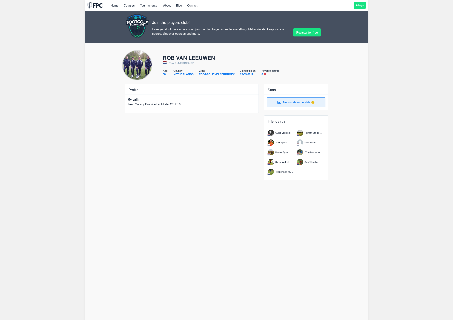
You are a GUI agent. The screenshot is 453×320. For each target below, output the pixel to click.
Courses (129, 5)
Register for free (307, 32)
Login (360, 5)
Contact (192, 5)
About (167, 5)
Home (114, 5)
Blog (179, 5)
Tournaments (148, 5)
